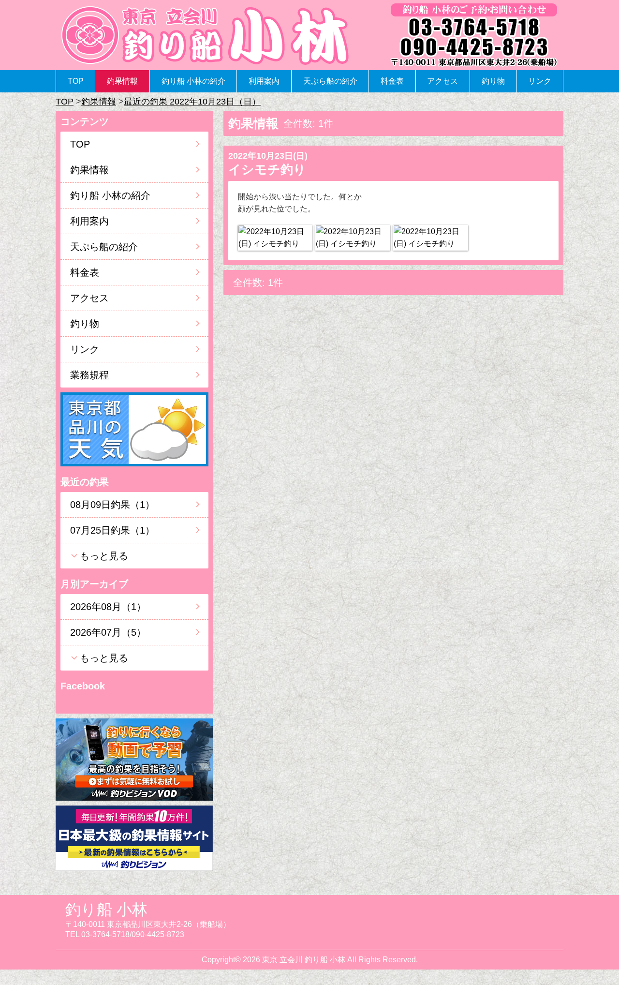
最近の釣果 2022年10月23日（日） (192, 101)
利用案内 (264, 81)
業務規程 (89, 375)
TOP (76, 81)
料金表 (392, 81)
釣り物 (493, 81)
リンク (539, 81)
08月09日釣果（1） (112, 504)
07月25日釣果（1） (112, 530)
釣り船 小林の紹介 (193, 81)
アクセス (442, 81)
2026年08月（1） (108, 606)
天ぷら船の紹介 (330, 81)
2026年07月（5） (108, 632)
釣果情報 (122, 81)
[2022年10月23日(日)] (275, 238)
